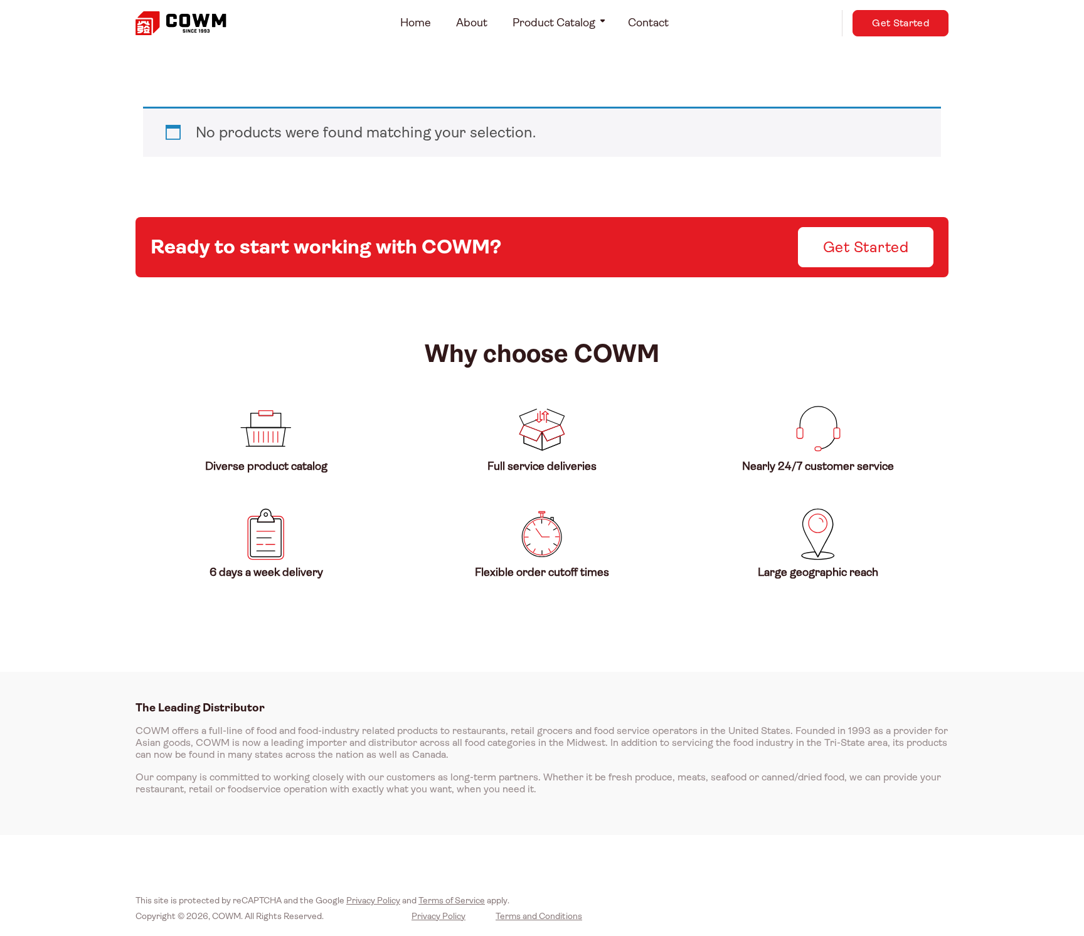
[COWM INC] (181, 23)
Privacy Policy (373, 900)
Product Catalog (554, 22)
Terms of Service (451, 900)
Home (415, 22)
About (471, 22)
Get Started (900, 23)
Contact (648, 22)
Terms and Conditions (539, 916)
